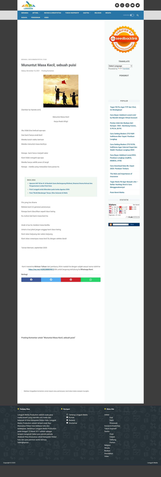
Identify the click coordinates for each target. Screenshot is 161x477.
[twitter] (137, 5)
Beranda (24, 13)
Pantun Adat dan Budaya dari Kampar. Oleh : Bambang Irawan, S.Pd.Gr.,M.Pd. (123, 126)
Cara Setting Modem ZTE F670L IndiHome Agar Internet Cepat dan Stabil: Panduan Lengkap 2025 (123, 147)
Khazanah (114, 423)
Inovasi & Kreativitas (52, 13)
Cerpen (112, 437)
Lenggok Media (152, 463)
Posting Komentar (48, 71)
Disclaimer (73, 423)
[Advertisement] (61, 39)
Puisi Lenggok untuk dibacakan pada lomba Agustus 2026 (49, 189)
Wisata (108, 13)
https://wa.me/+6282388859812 (41, 269)
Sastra (86, 13)
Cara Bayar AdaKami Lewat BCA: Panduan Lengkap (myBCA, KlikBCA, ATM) (123, 158)
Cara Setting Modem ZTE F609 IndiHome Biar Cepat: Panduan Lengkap (122, 136)
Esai (111, 417)
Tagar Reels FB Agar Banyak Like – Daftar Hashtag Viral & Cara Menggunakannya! (124, 184)
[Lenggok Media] (30, 5)
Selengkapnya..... (24, 442)
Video (46, 17)
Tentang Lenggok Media (78, 415)
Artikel (35, 13)
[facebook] (116, 5)
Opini (112, 420)
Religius (98, 13)
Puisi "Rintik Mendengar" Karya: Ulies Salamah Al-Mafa (48, 193)
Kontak (71, 417)
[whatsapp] (122, 5)
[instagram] (127, 5)
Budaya (24, 17)
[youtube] (132, 5)
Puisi (111, 434)
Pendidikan (35, 17)
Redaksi (72, 420)
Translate (125, 69)
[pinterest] (71, 279)
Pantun (112, 442)
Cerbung (113, 440)
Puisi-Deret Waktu (117, 192)
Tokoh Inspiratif (72, 13)
